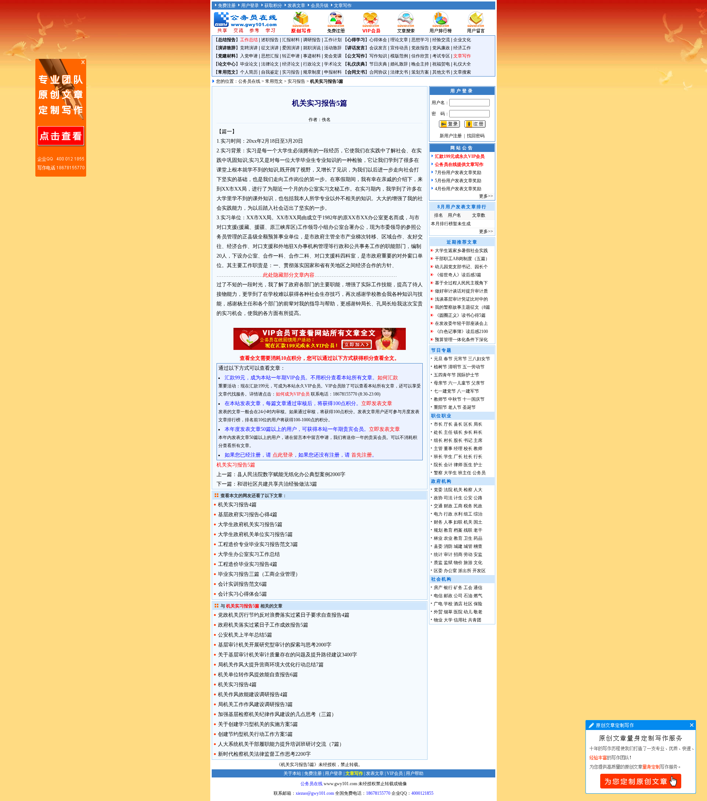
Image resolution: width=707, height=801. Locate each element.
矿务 (458, 587)
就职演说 (312, 47)
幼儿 (468, 611)
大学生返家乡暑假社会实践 (461, 250)
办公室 (450, 570)
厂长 (458, 456)
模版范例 (399, 56)
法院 (448, 489)
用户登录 (250, 5)
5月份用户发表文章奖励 (458, 180)
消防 (448, 546)
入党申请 (249, 56)
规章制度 (312, 72)
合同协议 (378, 72)
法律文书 (399, 72)
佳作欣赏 (420, 56)
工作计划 (333, 39)
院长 (438, 464)
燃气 (478, 595)
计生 (458, 497)
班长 (438, 456)
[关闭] (83, 62)
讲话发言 (356, 47)
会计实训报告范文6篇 (242, 584)
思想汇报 (270, 56)
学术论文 (333, 64)
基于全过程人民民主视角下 (461, 283)
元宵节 (460, 358)
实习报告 (291, 72)
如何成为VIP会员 (293, 394)
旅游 (468, 562)
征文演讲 (270, 47)
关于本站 (292, 773)
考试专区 (441, 56)
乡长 (468, 432)
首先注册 (361, 455)
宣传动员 (399, 47)
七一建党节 (445, 391)
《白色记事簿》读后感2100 (461, 331)
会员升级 (319, 5)
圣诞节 (469, 407)
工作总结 (249, 39)
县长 (458, 424)
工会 (468, 587)
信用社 (460, 620)
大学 (448, 620)
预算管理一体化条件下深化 (461, 339)
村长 (448, 440)
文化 (478, 562)
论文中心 (227, 64)
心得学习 (356, 39)
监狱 (448, 562)
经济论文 (291, 64)
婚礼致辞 (399, 64)
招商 (458, 554)
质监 (438, 562)
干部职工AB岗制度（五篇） (462, 258)
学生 (448, 456)
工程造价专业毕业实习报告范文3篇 (258, 544)
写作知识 (378, 56)
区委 (438, 570)
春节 (448, 358)
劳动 (468, 554)
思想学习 (420, 39)
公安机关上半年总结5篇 (245, 635)
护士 (478, 464)
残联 (468, 530)
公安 (468, 497)
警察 (438, 472)
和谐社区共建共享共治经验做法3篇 (277, 484)
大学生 (450, 472)
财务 (438, 522)
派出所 (464, 570)
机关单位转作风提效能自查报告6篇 (258, 674)
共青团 (474, 620)
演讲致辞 (227, 47)
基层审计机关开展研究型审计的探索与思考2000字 (274, 645)
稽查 (478, 546)
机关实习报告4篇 (237, 504)
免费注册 (227, 5)
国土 (478, 522)
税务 (468, 505)
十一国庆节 (473, 399)
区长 (468, 424)
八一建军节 (468, 391)
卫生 (468, 538)
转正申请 (291, 56)
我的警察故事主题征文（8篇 (462, 307)
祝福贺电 (441, 64)
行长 (478, 456)
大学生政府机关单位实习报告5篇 (255, 534)
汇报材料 (291, 39)
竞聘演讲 (249, 47)
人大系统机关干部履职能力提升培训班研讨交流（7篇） (281, 744)
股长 (458, 440)
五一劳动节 (473, 366)
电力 (438, 514)
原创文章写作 (60, 118)
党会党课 (333, 56)
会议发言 (378, 47)
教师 (478, 448)
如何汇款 (387, 377)
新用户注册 (451, 135)
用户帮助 (414, 773)
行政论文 (312, 64)
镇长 (458, 432)
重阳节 (440, 407)
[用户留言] (475, 32)
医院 (458, 611)
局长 (478, 424)
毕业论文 (249, 64)
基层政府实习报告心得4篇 (247, 514)
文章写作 (343, 5)
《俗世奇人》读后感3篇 (458, 274)
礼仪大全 (462, 64)
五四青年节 (445, 375)
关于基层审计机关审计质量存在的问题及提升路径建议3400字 (287, 655)
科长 (478, 432)
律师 (458, 464)
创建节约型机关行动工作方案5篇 (255, 734)
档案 (458, 530)
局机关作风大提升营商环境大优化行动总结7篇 (271, 664)
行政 (448, 514)
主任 (448, 432)
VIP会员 (395, 773)
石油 (468, 595)
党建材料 (227, 56)
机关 (458, 489)
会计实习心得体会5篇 (242, 594)
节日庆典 (378, 64)
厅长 (448, 424)
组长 (438, 440)
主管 (438, 448)
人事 (448, 522)
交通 (438, 505)
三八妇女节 (479, 358)
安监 (478, 554)
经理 (458, 448)
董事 (448, 448)
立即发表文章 (376, 403)
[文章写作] (300, 32)
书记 (468, 440)
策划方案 (420, 72)
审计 (448, 554)
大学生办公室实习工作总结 (249, 554)
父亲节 (478, 383)
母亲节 (440, 383)
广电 (438, 603)
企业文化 (462, 39)
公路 (478, 497)
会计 (448, 464)
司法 (448, 497)
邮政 (448, 595)
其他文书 (441, 72)
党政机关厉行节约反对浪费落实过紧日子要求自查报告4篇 (283, 615)
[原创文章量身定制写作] (640, 792)
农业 (448, 538)
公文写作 (356, 56)
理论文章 (399, 39)
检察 (468, 489)
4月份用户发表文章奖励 (458, 188)
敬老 (478, 611)
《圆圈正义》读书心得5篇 (460, 315)
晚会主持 (420, 64)
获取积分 (273, 5)
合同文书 (356, 72)
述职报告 (270, 39)
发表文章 (296, 5)
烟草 (448, 611)
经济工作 (462, 47)
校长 (468, 448)
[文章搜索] (405, 32)
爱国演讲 (291, 47)
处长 (438, 432)
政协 (438, 497)
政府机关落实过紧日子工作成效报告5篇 (263, 625)
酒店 (458, 603)
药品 (478, 538)
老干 (478, 530)
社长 (468, 456)
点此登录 (282, 455)
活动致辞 (333, 47)
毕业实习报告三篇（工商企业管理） (259, 574)
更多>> (486, 196)
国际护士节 (468, 375)
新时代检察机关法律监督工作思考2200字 (264, 754)
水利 (458, 514)
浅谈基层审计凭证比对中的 (461, 299)
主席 (478, 440)
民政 (478, 505)
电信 (438, 595)
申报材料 (333, 72)
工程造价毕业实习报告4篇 (247, 564)
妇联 (458, 522)
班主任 (464, 472)
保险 (478, 603)
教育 (448, 530)
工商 (458, 505)
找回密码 (476, 135)
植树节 (440, 366)
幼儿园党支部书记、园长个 (461, 266)
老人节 (454, 407)
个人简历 (249, 72)
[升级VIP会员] (370, 32)
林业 (438, 538)
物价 (458, 562)
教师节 (440, 399)
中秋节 (454, 399)
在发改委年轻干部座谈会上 (461, 323)
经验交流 (441, 39)
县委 (438, 546)
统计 (438, 554)
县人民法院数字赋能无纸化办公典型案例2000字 (291, 474)
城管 (468, 546)
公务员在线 (249, 81)
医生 (468, 464)
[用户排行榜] (440, 32)
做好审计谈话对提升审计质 (461, 291)
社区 (468, 603)
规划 (438, 530)
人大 (478, 489)
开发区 (479, 570)
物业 (438, 620)
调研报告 (312, 39)
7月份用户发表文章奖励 (458, 172)
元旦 (438, 358)
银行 (448, 587)
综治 (478, 514)
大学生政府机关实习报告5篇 (250, 524)
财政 (448, 505)
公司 (458, 595)
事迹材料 (312, 56)
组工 (468, 514)
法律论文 (270, 64)
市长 (438, 424)
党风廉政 (441, 47)
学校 (448, 603)
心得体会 (378, 39)
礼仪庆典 (356, 64)
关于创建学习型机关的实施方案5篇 (258, 724)
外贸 (438, 611)
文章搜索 (462, 72)
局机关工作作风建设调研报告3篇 (255, 704)
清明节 (454, 366)
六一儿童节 (459, 383)
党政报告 (420, 47)
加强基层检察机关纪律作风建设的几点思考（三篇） (277, 714)
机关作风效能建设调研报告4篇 (253, 694)
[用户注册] (335, 32)
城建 (458, 546)
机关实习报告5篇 (236, 465)
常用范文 (227, 72)
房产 (438, 587)
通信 (478, 587)
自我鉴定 (270, 72)
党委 (438, 489)
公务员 (479, 472)
